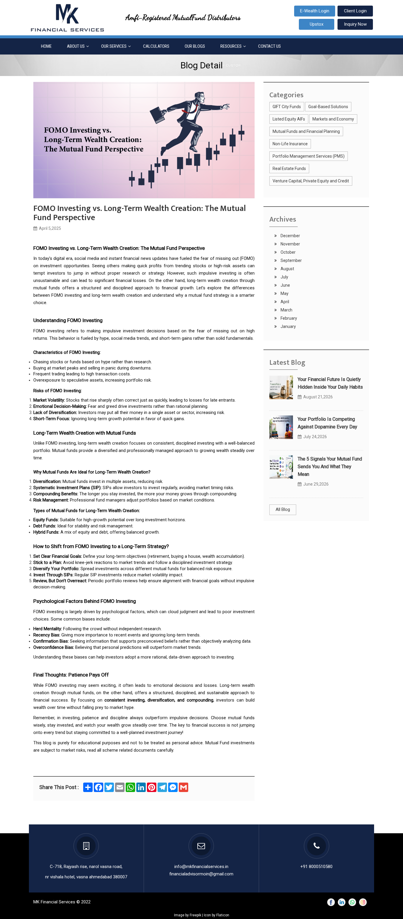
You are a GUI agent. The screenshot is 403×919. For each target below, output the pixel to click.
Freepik (195, 915)
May (284, 293)
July (284, 277)
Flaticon (222, 915)
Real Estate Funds (289, 168)
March (286, 310)
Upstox (316, 24)
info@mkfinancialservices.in (201, 866)
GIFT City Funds (287, 106)
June (285, 285)
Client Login (355, 11)
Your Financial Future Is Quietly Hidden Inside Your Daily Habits (330, 383)
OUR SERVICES (114, 46)
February (288, 318)
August (287, 268)
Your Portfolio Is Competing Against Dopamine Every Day (327, 423)
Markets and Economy (333, 119)
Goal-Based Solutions (328, 106)
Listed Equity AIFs (289, 119)
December (290, 235)
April (284, 301)
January (288, 326)
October (288, 252)
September (291, 260)
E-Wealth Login (314, 11)
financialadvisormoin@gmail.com (201, 874)
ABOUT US (76, 46)
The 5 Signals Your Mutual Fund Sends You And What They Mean (330, 466)
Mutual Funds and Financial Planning (306, 131)
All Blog (283, 509)
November (290, 244)
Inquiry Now (355, 24)
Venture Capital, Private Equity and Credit (311, 181)
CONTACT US (269, 46)
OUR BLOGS (195, 46)
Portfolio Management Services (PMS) (309, 156)
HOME (46, 46)
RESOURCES (231, 46)
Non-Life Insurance (290, 143)
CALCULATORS (156, 46)
